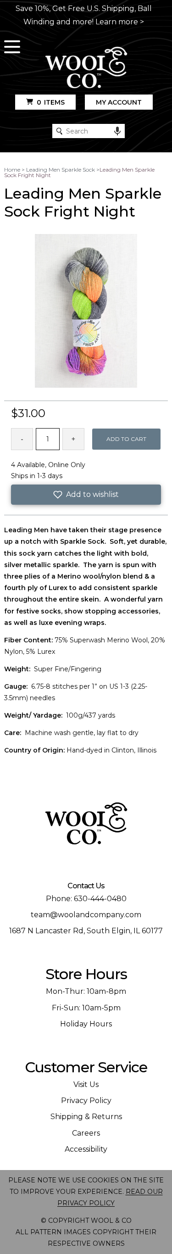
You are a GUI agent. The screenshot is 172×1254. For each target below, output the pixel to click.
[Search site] (59, 131)
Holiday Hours (86, 1024)
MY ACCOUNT (119, 102)
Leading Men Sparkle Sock (60, 169)
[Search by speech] (117, 131)
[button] (86, 495)
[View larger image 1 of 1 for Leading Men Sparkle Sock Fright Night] (86, 311)
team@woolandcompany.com (86, 914)
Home (12, 169)
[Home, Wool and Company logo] (86, 68)
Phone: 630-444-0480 (86, 898)
